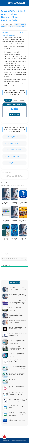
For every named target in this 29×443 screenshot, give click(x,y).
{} (20, 258)
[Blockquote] (14, 259)
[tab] (8, 100)
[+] (22, 258)
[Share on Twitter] (13, 175)
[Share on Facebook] (10, 175)
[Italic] (5, 259)
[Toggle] (5, 137)
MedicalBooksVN (14, 3)
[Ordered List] (10, 259)
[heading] (14, 86)
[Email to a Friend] (16, 175)
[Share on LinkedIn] (21, 175)
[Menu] (2, 3)
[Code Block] (16, 259)
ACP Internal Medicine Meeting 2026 (23, 222)
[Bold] (3, 259)
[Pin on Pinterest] (19, 175)
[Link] (18, 259)
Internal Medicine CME (17, 26)
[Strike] (9, 259)
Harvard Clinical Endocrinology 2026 (6, 240)
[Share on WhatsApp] (7, 175)
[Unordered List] (12, 259)
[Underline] (7, 259)
